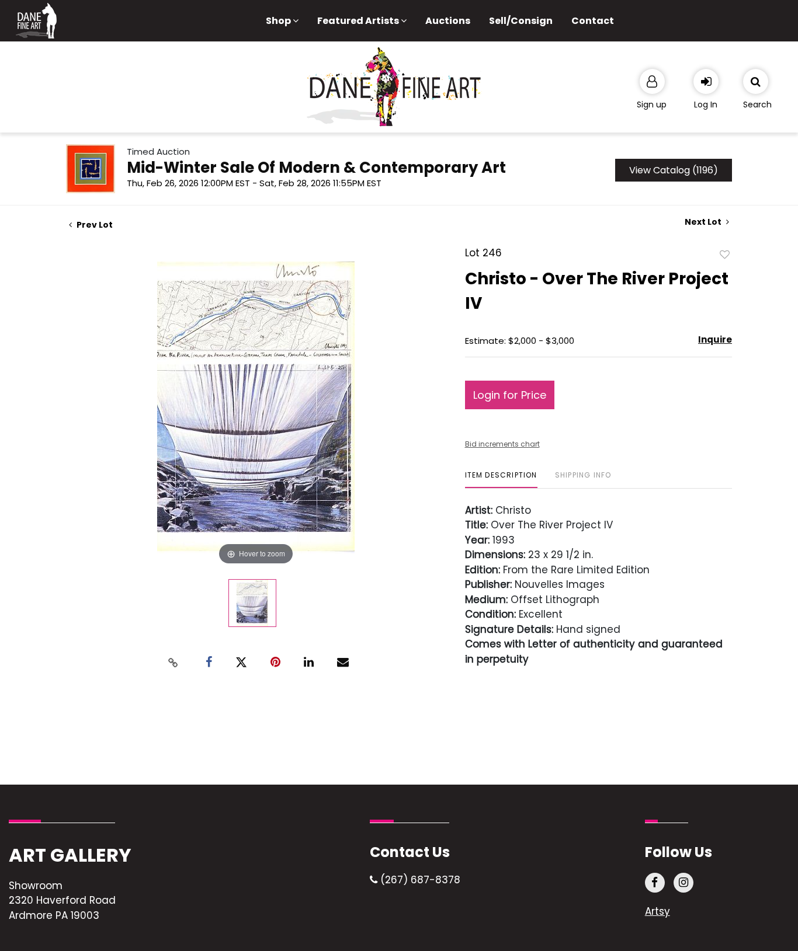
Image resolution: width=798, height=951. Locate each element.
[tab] (501, 479)
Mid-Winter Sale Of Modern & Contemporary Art (316, 167)
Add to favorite (725, 254)
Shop (279, 20)
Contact (592, 20)
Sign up (652, 104)
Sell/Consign (521, 20)
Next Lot (704, 222)
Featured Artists (359, 20)
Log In (705, 104)
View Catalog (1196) (673, 170)
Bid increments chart (502, 444)
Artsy (657, 911)
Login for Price (509, 395)
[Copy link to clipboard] (173, 663)
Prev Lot (94, 225)
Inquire (715, 339)
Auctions (447, 20)
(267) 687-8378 (418, 880)
